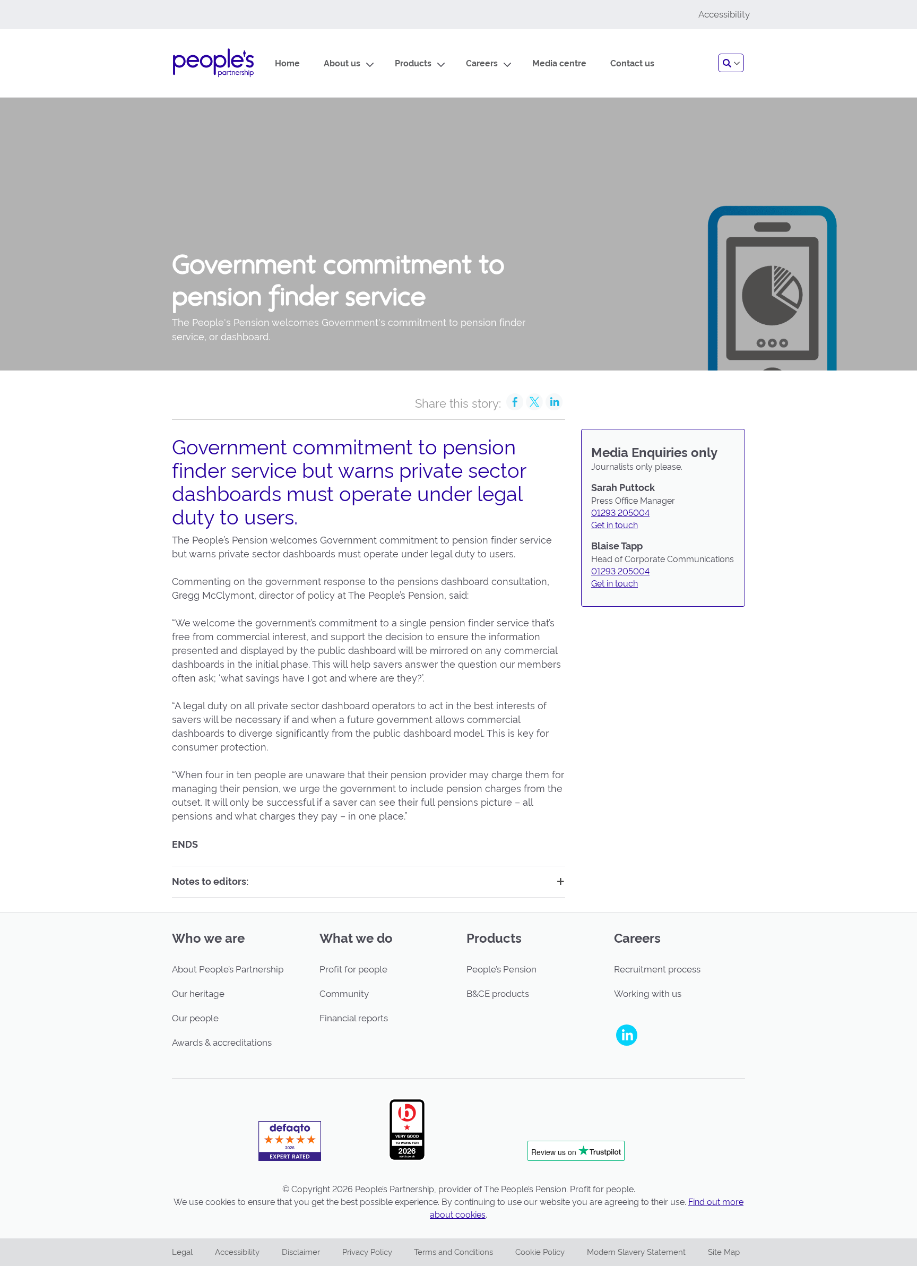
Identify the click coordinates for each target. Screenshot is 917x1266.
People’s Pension (501, 969)
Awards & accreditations (222, 1042)
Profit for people (353, 969)
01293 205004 (620, 513)
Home (287, 63)
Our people (195, 1018)
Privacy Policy (367, 1252)
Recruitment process (657, 969)
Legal (182, 1252)
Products (413, 63)
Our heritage (198, 993)
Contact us (632, 63)
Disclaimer (301, 1252)
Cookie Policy (540, 1252)
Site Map (724, 1252)
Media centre (559, 63)
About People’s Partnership (227, 969)
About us (342, 63)
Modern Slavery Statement (636, 1252)
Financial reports (353, 1018)
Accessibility (237, 1252)
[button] (731, 63)
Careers (482, 63)
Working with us (647, 993)
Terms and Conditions (453, 1252)
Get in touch (614, 525)
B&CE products (497, 993)
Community (344, 993)
